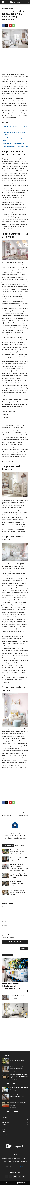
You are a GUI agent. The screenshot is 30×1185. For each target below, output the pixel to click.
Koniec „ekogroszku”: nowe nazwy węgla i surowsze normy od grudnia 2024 (19, 1076)
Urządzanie (11, 5)
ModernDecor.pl (5, 1019)
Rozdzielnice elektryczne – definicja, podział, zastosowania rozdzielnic (13, 986)
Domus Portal (7, 22)
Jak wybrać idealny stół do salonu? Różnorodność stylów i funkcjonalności (19, 875)
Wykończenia (10, 8)
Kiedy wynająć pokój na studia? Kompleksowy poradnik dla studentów (19, 859)
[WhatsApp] (13, 25)
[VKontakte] (19, 1176)
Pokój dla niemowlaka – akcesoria (13, 143)
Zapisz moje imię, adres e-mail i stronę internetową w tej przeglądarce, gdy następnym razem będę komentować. (14, 935)
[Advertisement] (15, 61)
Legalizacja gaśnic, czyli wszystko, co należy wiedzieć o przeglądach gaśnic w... (19, 1104)
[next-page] (5, 898)
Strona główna (5, 5)
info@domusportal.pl (19, 1166)
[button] (2, 2)
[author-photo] (15, 828)
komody (12, 388)
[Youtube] (23, 1176)
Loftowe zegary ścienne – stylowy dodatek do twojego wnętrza (18, 892)
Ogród (3, 853)
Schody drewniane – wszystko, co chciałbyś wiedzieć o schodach (7, 813)
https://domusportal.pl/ (15, 833)
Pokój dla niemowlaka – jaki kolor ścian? (15, 146)
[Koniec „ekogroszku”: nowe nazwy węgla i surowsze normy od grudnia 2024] (5, 1076)
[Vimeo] (15, 1176)
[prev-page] (2, 898)
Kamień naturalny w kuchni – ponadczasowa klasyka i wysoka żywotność (21, 813)
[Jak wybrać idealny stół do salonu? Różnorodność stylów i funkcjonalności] (5, 875)
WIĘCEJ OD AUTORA (20, 845)
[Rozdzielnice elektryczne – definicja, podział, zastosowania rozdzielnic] (15, 970)
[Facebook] (3, 25)
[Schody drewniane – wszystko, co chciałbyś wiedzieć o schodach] (5, 997)
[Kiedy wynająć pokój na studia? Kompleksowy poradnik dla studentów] (5, 859)
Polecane (4, 861)
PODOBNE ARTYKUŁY (8, 845)
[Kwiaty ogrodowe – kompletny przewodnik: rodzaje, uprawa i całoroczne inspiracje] (5, 851)
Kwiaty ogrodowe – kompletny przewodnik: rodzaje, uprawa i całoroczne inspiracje (19, 851)
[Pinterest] (10, 25)
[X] (6, 25)
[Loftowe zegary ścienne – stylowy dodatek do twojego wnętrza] (5, 892)
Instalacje (4, 868)
